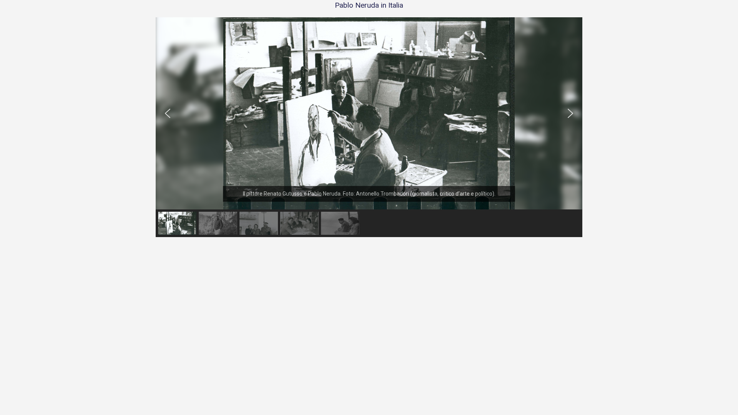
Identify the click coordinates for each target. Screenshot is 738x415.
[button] (167, 113)
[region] (369, 127)
